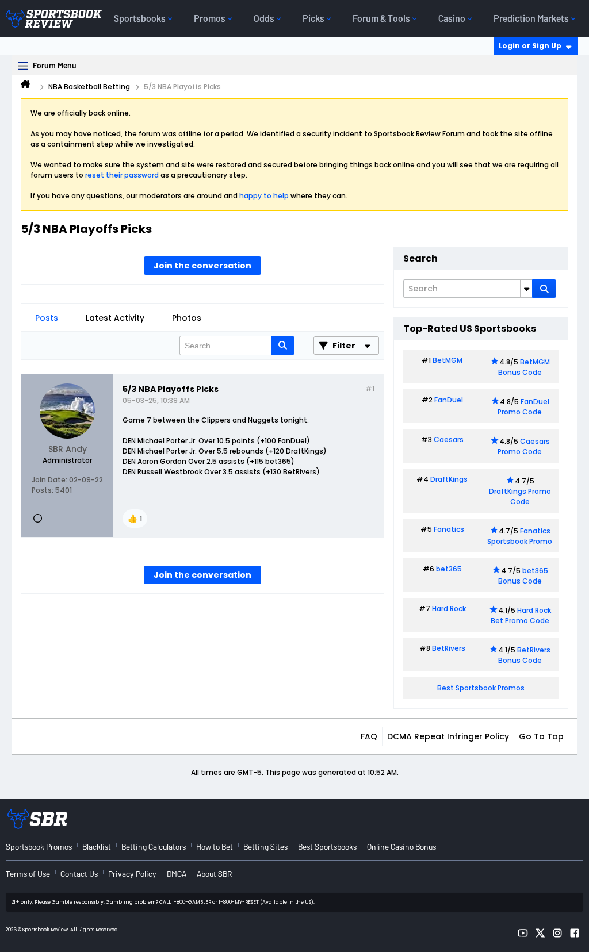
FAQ (369, 736)
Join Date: (49, 480)
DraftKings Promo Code (520, 496)
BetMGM (447, 360)
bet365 (449, 569)
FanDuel (448, 400)
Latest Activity (115, 318)
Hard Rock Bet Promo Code (521, 615)
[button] (135, 518)
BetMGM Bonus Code (524, 367)
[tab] (46, 318)
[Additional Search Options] (526, 288)
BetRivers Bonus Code (524, 655)
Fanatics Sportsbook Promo (519, 536)
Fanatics (449, 529)
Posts (46, 318)
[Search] (544, 288)
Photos (186, 318)
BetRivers (448, 648)
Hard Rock (449, 608)
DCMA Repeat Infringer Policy (448, 736)
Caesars (449, 439)
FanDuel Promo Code (523, 407)
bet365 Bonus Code (523, 576)
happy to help (264, 196)
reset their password (122, 175)
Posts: (42, 490)
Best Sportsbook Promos (481, 688)
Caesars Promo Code (524, 446)
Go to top (541, 736)
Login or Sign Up (530, 46)
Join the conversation (202, 265)
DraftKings (449, 479)
